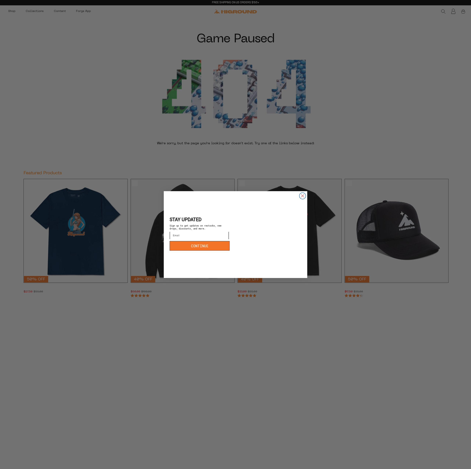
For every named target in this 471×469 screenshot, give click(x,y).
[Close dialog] (302, 196)
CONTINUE (199, 245)
